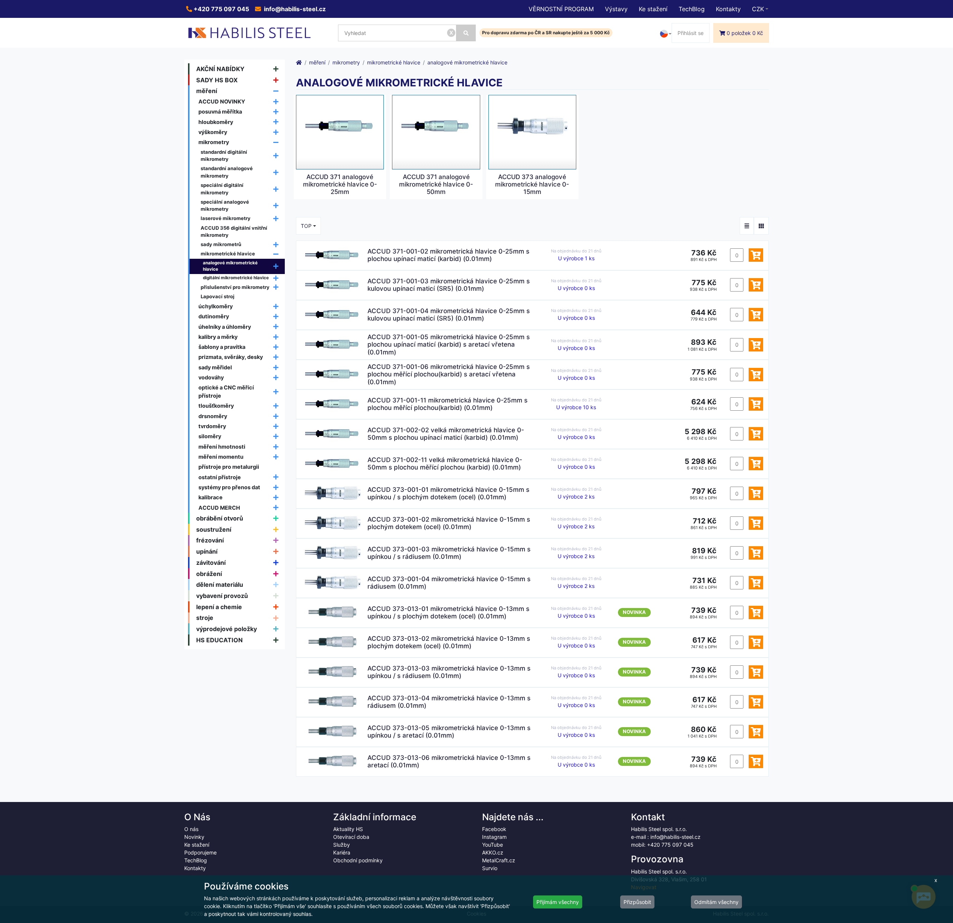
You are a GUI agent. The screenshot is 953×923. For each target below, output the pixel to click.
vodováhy (211, 377)
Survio (489, 868)
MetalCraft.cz (498, 860)
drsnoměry (212, 416)
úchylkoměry (215, 306)
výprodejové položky (226, 629)
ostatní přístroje (219, 477)
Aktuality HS (348, 829)
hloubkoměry (215, 122)
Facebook (494, 829)
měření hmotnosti (221, 446)
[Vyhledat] (466, 33)
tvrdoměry (212, 426)
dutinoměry (213, 316)
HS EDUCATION (219, 640)
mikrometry (213, 142)
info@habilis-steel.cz (294, 9)
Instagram (494, 837)
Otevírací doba (351, 837)
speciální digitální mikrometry (222, 188)
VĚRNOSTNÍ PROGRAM (561, 9)
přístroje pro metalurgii (228, 467)
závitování (211, 562)
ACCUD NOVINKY (221, 101)
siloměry (209, 436)
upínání (206, 551)
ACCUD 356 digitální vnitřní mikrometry (234, 231)
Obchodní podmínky (358, 860)
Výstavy (616, 9)
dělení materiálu (219, 584)
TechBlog (692, 9)
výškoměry (212, 132)
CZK (758, 9)
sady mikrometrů (221, 244)
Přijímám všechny (557, 902)
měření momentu (220, 456)
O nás (191, 829)
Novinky (194, 837)
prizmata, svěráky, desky (230, 357)
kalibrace (210, 497)
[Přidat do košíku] (756, 255)
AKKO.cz (492, 852)
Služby (341, 844)
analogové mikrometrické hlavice (230, 266)
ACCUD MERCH (219, 508)
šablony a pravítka (221, 347)
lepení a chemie (219, 607)
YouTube (492, 844)
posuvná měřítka (220, 111)
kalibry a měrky (218, 337)
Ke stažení (653, 9)
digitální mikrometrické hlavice (236, 277)
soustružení (213, 529)
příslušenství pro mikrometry (235, 287)
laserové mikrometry (226, 218)
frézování (210, 540)
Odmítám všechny (716, 902)
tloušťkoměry (216, 405)
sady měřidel (215, 367)
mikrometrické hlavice (228, 254)
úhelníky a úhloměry (224, 327)
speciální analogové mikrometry (225, 205)
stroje (204, 617)
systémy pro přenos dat (229, 487)
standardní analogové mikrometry (227, 172)
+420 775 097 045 (220, 9)
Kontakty (728, 9)
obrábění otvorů (219, 518)
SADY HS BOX (217, 80)
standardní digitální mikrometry (224, 155)
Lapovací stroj (218, 296)
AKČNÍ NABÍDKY (220, 69)
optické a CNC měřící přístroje (226, 391)
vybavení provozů (222, 595)
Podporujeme (200, 852)
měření (206, 91)
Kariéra (341, 852)
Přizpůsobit (637, 902)
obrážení (209, 573)
